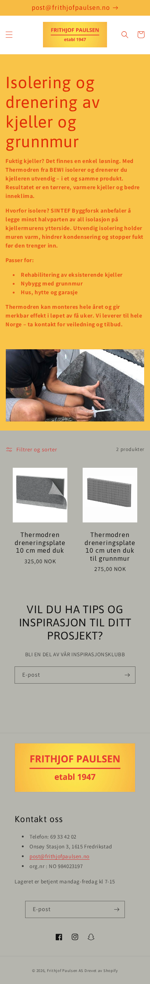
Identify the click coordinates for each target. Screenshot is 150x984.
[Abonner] (127, 675)
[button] (9, 35)
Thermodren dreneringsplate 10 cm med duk (40, 542)
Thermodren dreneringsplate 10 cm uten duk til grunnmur (110, 546)
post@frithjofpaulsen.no (59, 856)
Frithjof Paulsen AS (65, 970)
